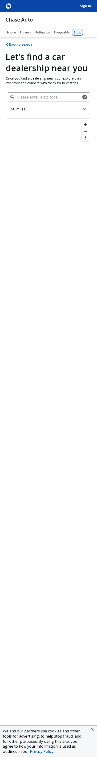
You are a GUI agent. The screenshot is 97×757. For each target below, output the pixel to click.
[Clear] (84, 97)
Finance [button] (26, 32)
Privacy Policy (41, 751)
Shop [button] (77, 32)
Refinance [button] (42, 32)
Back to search (20, 44)
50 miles (18, 109)
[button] (92, 729)
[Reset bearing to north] (85, 138)
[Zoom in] (85, 124)
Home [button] (11, 32)
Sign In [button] (85, 6)
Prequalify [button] (62, 32)
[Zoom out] (85, 131)
